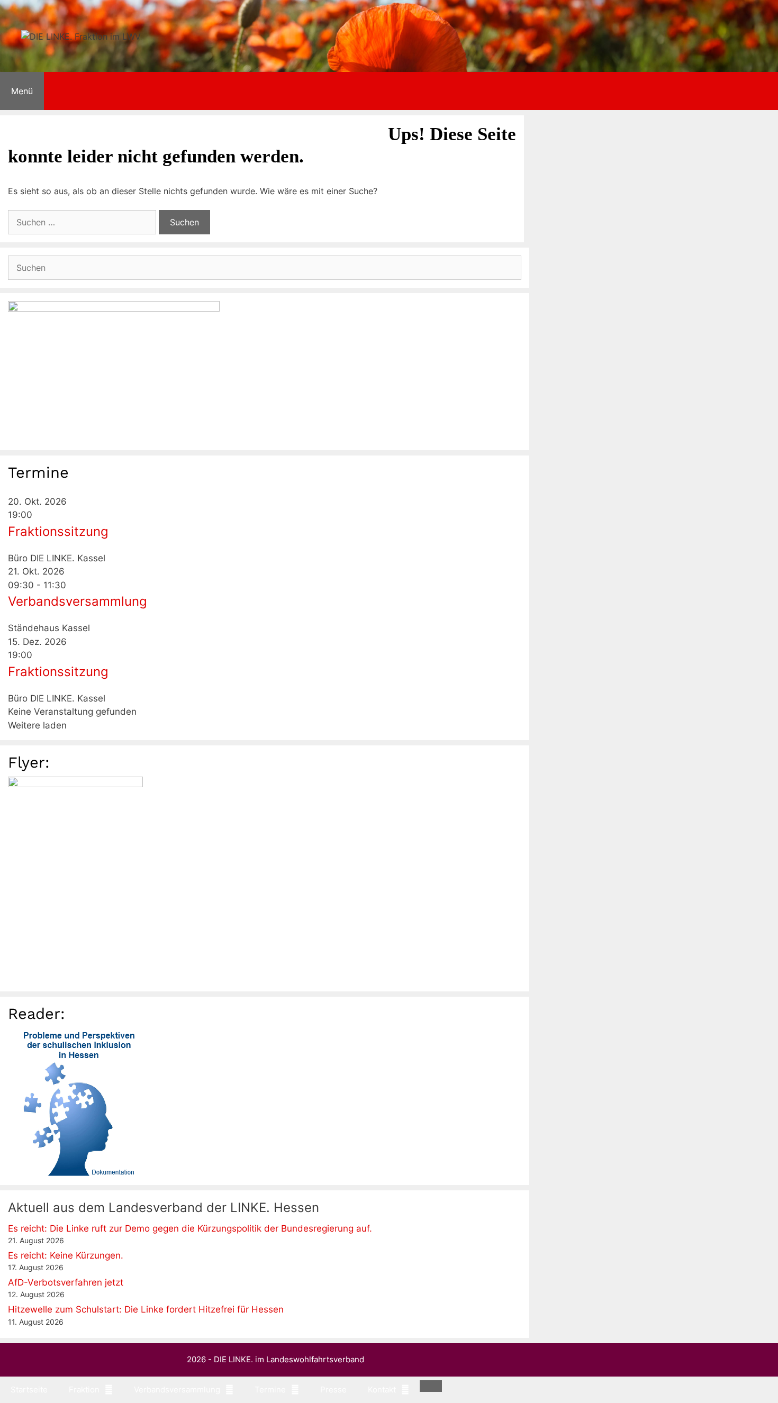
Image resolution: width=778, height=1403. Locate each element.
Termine (254, 123)
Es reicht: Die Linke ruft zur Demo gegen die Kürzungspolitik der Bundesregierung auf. (190, 1228)
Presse (309, 123)
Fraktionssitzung (58, 531)
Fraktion (84, 123)
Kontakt (358, 123)
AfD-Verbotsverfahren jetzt (65, 1282)
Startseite (29, 123)
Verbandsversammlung (169, 123)
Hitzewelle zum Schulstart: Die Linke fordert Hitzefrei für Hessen (146, 1309)
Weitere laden (37, 725)
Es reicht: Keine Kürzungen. (65, 1255)
